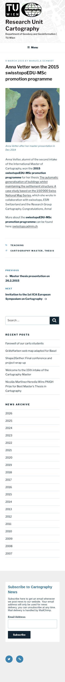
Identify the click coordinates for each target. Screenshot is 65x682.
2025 (8, 420)
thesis (50, 250)
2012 (8, 516)
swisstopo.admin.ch (25, 226)
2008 (8, 546)
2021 (8, 450)
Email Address (16, 616)
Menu (34, 47)
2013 (8, 509)
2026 (8, 413)
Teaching (17, 245)
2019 (8, 465)
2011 (8, 524)
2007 (8, 553)
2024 (8, 428)
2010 (8, 531)
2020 (8, 457)
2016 (8, 487)
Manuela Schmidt (41, 61)
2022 (8, 442)
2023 (8, 435)
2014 (8, 501)
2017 (8, 479)
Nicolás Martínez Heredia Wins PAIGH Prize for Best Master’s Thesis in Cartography (29, 386)
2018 (8, 472)
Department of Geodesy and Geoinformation (30, 33)
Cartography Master (26, 250)
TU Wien (10, 37)
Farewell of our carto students (24, 343)
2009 (8, 538)
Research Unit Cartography (24, 25)
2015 (8, 494)
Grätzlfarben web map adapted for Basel (31, 350)
